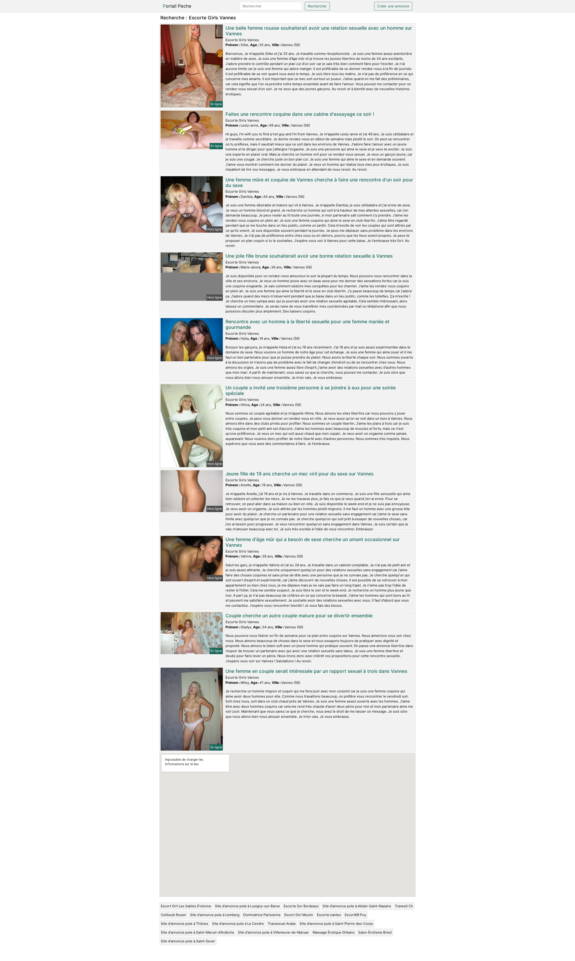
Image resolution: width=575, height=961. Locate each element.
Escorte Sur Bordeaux (301, 906)
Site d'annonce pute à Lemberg (214, 915)
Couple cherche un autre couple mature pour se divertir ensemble (299, 615)
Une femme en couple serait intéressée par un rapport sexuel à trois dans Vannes (316, 671)
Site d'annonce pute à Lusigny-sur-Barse (247, 906)
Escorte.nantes (329, 915)
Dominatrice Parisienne (262, 915)
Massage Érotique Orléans (333, 932)
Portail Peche (177, 6)
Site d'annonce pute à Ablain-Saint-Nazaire (357, 906)
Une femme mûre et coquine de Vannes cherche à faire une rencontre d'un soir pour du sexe (319, 182)
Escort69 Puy (355, 915)
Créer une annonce (393, 6)
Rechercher (317, 6)
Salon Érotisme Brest (375, 932)
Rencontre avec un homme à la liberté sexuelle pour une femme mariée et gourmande (307, 324)
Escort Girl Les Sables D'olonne (186, 906)
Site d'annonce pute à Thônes (184, 923)
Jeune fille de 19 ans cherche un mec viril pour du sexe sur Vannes (300, 474)
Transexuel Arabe (282, 923)
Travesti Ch (404, 906)
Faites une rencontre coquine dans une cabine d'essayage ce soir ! (300, 114)
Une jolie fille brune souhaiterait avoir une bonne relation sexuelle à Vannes (309, 256)
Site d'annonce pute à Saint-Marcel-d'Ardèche (197, 932)
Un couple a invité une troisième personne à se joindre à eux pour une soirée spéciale (311, 390)
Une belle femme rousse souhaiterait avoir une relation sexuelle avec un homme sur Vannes (319, 30)
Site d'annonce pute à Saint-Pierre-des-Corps (336, 923)
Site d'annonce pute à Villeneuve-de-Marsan (273, 932)
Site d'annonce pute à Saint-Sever (188, 941)
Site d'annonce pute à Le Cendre (238, 923)
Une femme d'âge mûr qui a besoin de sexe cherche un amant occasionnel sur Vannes (313, 542)
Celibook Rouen (173, 915)
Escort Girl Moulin (298, 915)
